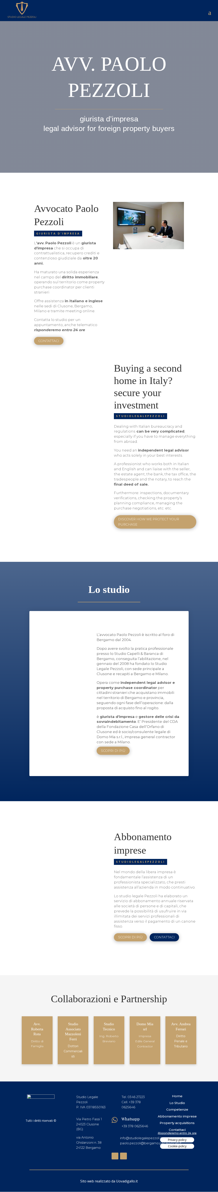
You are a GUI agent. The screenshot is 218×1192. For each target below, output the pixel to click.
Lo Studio (177, 1103)
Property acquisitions (177, 1123)
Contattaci (48, 341)
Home (177, 1096)
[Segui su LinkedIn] (115, 1156)
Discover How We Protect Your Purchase (148, 522)
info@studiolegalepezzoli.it (141, 1138)
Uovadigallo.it (127, 1181)
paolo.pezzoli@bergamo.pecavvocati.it (150, 1143)
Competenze (177, 1109)
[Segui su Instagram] (123, 1156)
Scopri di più (113, 751)
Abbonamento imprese (177, 1116)
